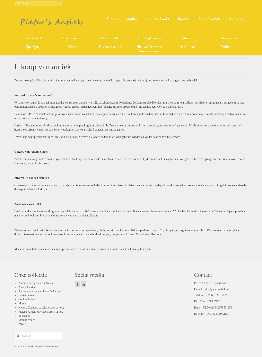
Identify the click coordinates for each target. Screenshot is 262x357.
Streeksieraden (26, 319)
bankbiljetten (79, 159)
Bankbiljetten (26, 295)
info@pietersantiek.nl (216, 289)
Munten (22, 303)
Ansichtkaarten (27, 287)
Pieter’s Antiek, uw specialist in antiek (40, 311)
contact (153, 159)
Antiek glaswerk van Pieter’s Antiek (39, 291)
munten (65, 159)
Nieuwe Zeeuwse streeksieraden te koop (41, 307)
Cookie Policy (26, 299)
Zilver (22, 323)
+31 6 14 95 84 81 (216, 295)
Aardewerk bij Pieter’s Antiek (35, 283)
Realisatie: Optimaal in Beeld (46, 346)
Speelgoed (24, 315)
